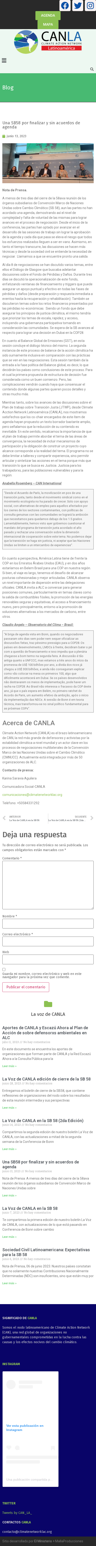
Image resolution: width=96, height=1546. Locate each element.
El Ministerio (43, 1541)
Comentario (12, 858)
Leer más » (9, 1066)
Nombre (9, 916)
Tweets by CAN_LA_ (17, 1513)
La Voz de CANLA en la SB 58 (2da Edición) (42, 1120)
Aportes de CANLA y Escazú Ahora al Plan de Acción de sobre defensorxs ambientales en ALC (45, 1032)
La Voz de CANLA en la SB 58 (30, 1208)
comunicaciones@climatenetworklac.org (32, 795)
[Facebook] (65, 5)
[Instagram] (90, 5)
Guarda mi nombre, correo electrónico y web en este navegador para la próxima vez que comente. (42, 975)
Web (5, 952)
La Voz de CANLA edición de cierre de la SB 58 (46, 1079)
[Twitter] (77, 5)
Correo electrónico (17, 934)
